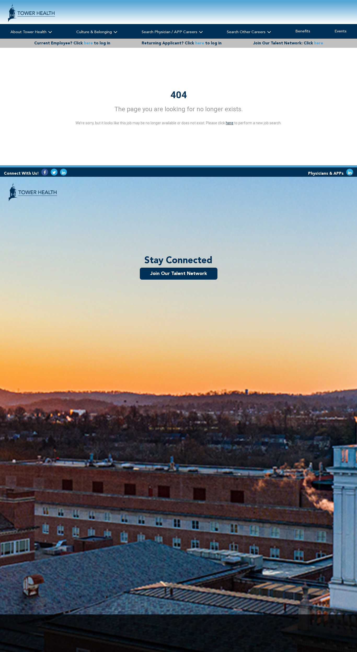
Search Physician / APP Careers (170, 32)
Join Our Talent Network (178, 273)
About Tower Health (29, 32)
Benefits (302, 31)
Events (341, 31)
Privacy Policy (154, 634)
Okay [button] (305, 633)
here (88, 43)
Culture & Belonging (94, 32)
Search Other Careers (247, 32)
